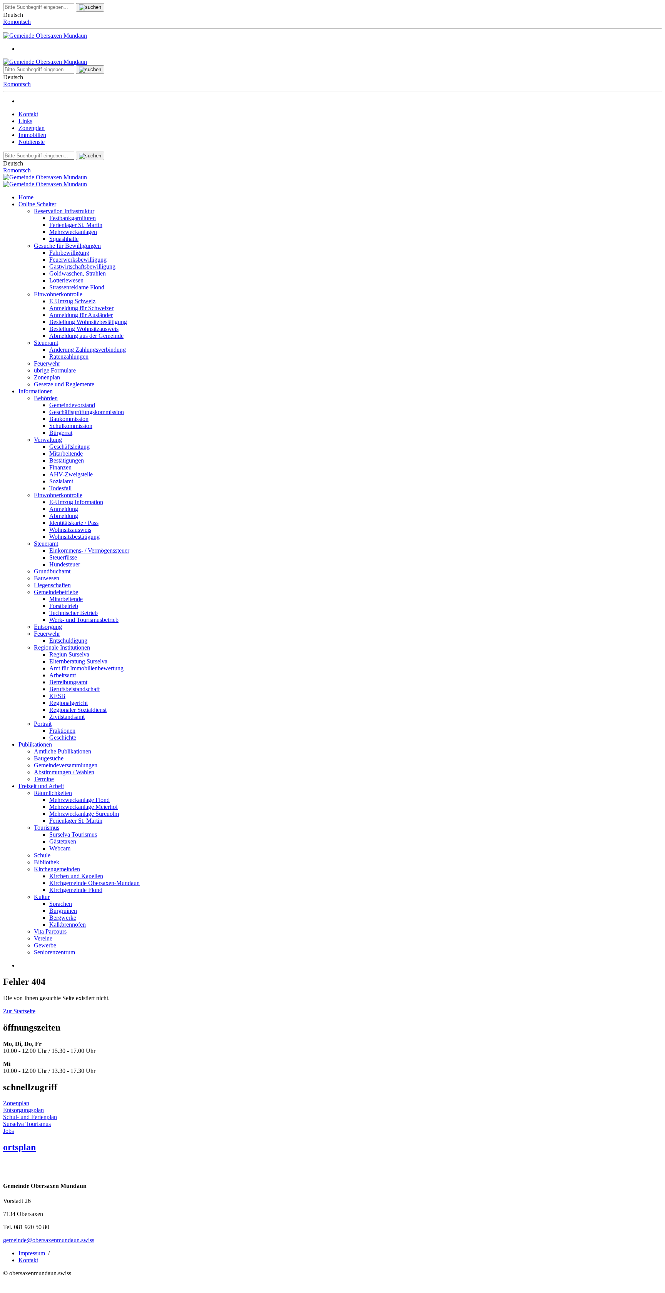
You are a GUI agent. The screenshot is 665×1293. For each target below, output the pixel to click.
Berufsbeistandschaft (74, 689)
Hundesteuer (64, 564)
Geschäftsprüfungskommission (86, 412)
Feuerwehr (47, 363)
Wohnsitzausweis (70, 529)
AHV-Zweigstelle (71, 474)
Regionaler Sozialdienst (78, 710)
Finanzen (60, 467)
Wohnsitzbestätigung (74, 536)
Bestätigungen (66, 460)
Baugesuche (48, 758)
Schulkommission (70, 426)
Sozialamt (61, 481)
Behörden (46, 398)
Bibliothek (46, 862)
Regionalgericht (68, 703)
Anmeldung (63, 509)
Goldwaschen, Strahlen (77, 273)
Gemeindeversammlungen (65, 765)
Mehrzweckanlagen (73, 232)
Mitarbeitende (66, 453)
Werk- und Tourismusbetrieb (84, 619)
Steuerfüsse (63, 557)
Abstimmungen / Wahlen (64, 772)
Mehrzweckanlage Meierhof (83, 807)
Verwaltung (48, 439)
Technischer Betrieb (73, 613)
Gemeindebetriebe (56, 592)
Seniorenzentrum (54, 952)
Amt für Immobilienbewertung (86, 668)
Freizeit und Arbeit (41, 786)
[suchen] (90, 7)
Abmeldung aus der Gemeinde (86, 335)
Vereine (43, 938)
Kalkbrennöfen (67, 924)
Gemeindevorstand (72, 405)
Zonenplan (31, 128)
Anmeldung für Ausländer (81, 315)
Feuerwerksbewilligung (78, 259)
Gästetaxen (62, 841)
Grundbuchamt (52, 571)
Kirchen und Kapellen (76, 876)
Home (25, 197)
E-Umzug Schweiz (72, 301)
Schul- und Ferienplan (30, 1117)
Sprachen (60, 903)
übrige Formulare (55, 370)
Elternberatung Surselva (78, 661)
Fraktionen (62, 730)
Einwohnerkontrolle (58, 294)
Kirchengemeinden (57, 869)
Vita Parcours (50, 931)
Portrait (43, 723)
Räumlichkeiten (53, 793)
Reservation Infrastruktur (64, 211)
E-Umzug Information (76, 502)
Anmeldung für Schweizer (81, 308)
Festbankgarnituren (72, 218)
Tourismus (46, 827)
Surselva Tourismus (73, 834)
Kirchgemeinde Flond (75, 890)
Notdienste (31, 142)
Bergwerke (62, 917)
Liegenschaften (52, 585)
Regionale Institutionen (62, 647)
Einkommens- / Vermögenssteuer (89, 550)
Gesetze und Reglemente (64, 384)
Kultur (42, 897)
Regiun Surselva (69, 654)
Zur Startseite (19, 1011)
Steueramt (46, 342)
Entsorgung (48, 626)
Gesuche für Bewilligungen (67, 245)
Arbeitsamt (62, 675)
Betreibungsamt (68, 682)
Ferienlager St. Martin (75, 225)
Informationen (35, 391)
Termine (44, 779)
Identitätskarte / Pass (74, 523)
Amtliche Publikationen (62, 751)
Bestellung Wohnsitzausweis (84, 329)
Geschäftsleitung (69, 446)
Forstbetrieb (63, 606)
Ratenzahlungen (69, 356)
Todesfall (60, 488)
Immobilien (32, 135)
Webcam (59, 848)
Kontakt (28, 114)
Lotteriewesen (66, 280)
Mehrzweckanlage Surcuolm (84, 813)
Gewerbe (45, 945)
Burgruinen (63, 910)
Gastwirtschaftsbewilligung (82, 266)
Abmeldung (63, 516)
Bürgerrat (60, 432)
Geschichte (62, 737)
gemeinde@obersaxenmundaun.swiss (48, 1240)
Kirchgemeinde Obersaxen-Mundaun (94, 883)
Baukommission (69, 419)
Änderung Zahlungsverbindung (87, 349)
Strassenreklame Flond (76, 287)
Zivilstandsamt (67, 716)
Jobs (8, 1131)
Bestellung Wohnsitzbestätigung (88, 322)
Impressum (31, 1253)
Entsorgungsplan (23, 1110)
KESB (57, 696)
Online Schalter (37, 204)
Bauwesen (46, 578)
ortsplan (19, 1147)
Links (25, 121)
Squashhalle (64, 239)
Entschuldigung (68, 640)
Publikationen (35, 744)
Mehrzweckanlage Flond (79, 800)
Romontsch (17, 21)
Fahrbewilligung (69, 252)
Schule (42, 855)
